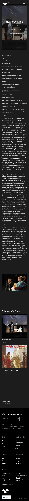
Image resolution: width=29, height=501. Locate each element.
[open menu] (24, 4)
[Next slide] (25, 283)
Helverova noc (6, 339)
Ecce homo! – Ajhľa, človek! (10, 370)
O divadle (4, 441)
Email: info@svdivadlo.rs (7, 479)
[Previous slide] (3, 283)
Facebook (18, 463)
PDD (3, 443)
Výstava (4, 463)
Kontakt (4, 446)
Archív (17, 448)
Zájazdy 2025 (6, 401)
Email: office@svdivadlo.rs (7, 483)
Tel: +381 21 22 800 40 (6, 474)
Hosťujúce (5, 461)
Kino (3, 458)
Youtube (17, 458)
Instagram (18, 461)
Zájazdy (17, 445)
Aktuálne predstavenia (19, 441)
